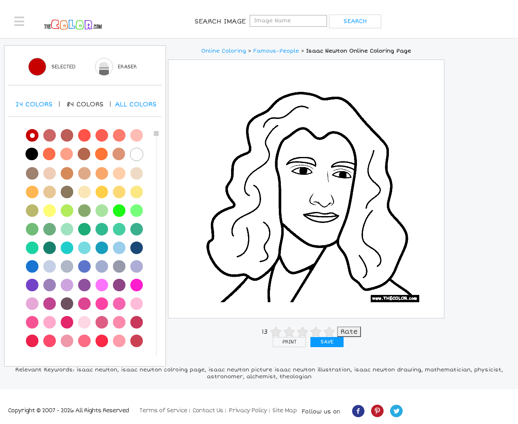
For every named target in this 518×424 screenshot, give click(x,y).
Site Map (284, 410)
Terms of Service (163, 410)
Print (289, 342)
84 (85, 104)
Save (327, 342)
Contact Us (208, 410)
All (136, 104)
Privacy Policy (248, 410)
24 (34, 104)
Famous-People (276, 51)
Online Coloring (223, 51)
